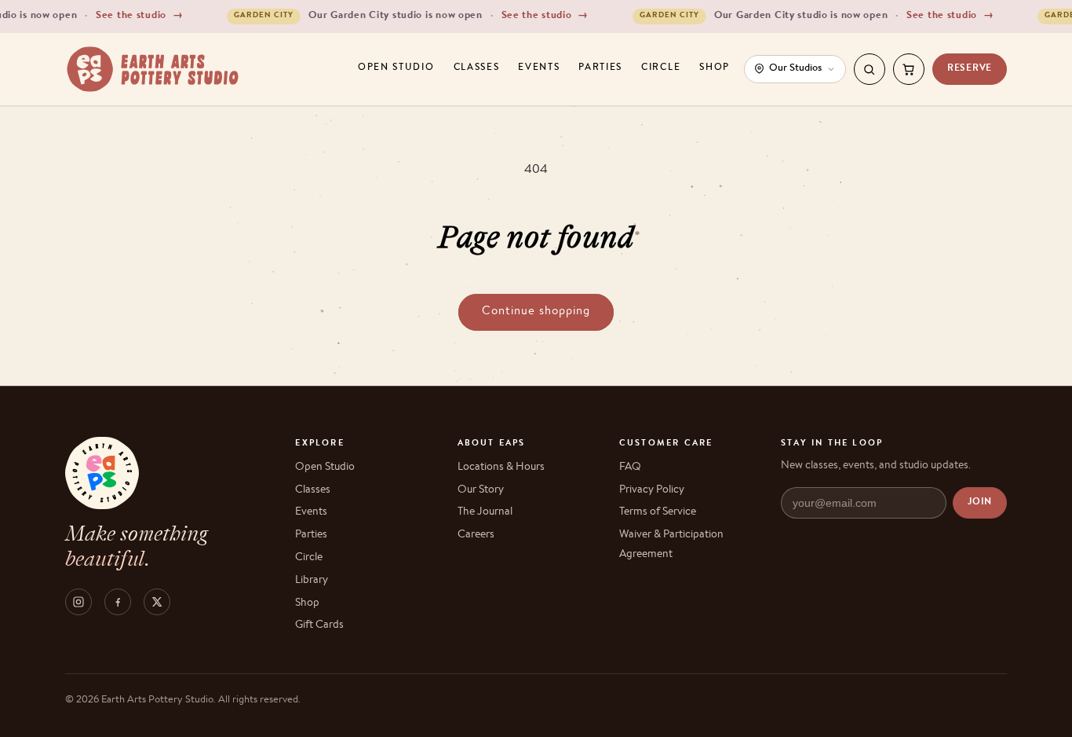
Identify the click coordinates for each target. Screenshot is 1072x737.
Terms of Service (657, 512)
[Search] (869, 69)
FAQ (630, 467)
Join (980, 503)
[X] (157, 601)
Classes (477, 68)
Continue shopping (536, 311)
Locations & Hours (501, 467)
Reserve (969, 69)
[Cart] (908, 69)
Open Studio (396, 68)
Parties (600, 68)
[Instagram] (78, 601)
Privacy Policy (651, 490)
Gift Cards (319, 625)
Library (311, 580)
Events (539, 68)
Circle (660, 68)
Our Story (481, 490)
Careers (476, 535)
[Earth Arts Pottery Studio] (152, 69)
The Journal (485, 512)
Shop (714, 68)
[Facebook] (117, 601)
